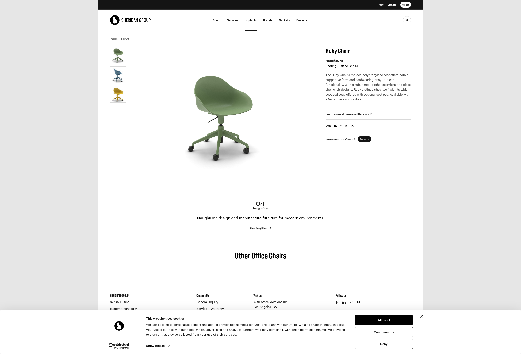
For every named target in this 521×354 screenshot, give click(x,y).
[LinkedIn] (344, 302)
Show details (155, 345)
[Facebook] (337, 302)
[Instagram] (351, 302)
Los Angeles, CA (265, 306)
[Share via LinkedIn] (352, 126)
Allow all (384, 320)
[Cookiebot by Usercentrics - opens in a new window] (119, 346)
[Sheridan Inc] (130, 20)
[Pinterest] (358, 302)
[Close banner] (421, 316)
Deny (383, 344)
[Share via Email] (335, 126)
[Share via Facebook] (341, 126)
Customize (381, 332)
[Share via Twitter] (346, 126)
